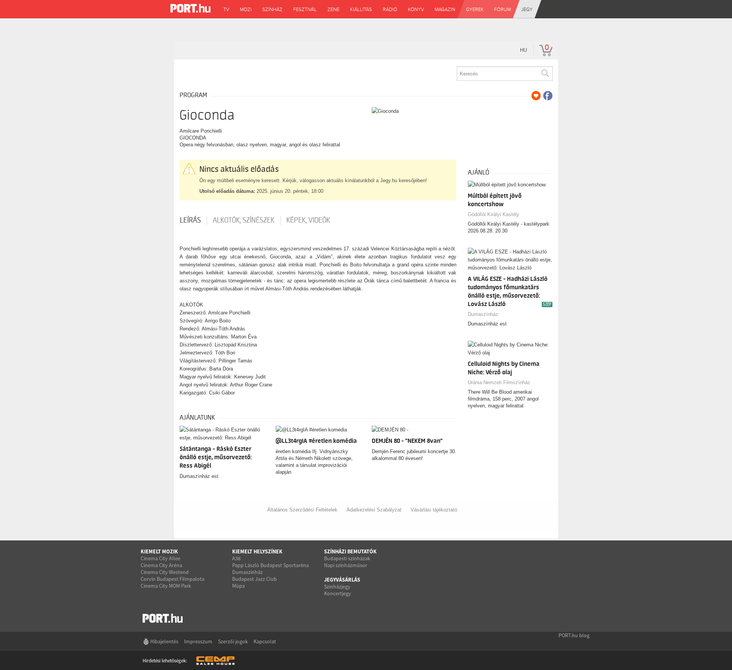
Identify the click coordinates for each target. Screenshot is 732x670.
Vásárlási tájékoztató (434, 510)
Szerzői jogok (233, 641)
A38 (236, 558)
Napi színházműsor (345, 565)
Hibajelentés (164, 641)
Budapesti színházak (347, 558)
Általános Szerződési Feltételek (302, 510)
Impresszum (198, 641)
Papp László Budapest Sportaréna (270, 565)
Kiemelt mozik (159, 551)
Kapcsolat (265, 641)
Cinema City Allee (160, 558)
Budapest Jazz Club (254, 578)
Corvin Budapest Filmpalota (172, 578)
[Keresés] (545, 73)
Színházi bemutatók (350, 551)
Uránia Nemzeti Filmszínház (499, 382)
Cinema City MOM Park (166, 585)
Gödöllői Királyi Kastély (493, 214)
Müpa (238, 585)
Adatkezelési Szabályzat (374, 510)
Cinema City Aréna (161, 565)
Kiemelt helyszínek (257, 551)
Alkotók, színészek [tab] (243, 220)
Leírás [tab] (190, 220)
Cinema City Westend (165, 572)
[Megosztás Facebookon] (547, 95)
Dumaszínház (483, 314)
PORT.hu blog (574, 635)
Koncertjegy (337, 593)
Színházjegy (337, 586)
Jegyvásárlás (342, 579)
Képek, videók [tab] (308, 220)
